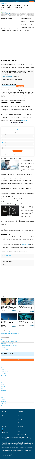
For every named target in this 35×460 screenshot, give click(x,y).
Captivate (19, 418)
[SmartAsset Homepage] (16, 1)
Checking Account (4, 371)
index (30, 24)
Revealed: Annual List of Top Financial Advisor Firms (10, 331)
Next (17, 150)
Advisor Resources (4, 365)
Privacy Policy (19, 430)
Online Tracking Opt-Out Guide (22, 434)
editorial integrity (8, 13)
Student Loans (3, 403)
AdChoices (19, 431)
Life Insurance (3, 390)
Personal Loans (4, 395)
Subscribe (17, 359)
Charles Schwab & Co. (25, 120)
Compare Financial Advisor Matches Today (8, 339)
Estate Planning (4, 380)
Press (18, 422)
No (3, 264)
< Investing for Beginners (4, 3)
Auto (2, 367)
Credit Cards (3, 373)
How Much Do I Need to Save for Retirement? (9, 345)
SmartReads (19, 416)
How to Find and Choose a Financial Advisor (9, 341)
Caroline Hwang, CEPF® (6, 255)
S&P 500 (5, 104)
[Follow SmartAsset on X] (2, 430)
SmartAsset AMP (20, 419)
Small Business (3, 401)
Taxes (2, 405)
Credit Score (3, 375)
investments (16, 238)
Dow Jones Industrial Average (27, 164)
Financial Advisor (4, 382)
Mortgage (3, 392)
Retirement (3, 399)
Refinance (3, 397)
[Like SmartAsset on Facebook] (2, 429)
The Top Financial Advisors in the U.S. (7, 343)
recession (26, 95)
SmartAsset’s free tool (25, 244)
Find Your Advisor (20, 86)
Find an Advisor (31, 1)
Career (2, 369)
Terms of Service (20, 428)
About (18, 415)
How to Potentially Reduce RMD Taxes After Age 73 (10, 333)
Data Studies (3, 377)
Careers (3, 415)
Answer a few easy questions (7, 76)
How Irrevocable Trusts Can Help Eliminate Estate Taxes (10, 334)
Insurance (3, 386)
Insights (2, 384)
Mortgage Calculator (4, 347)
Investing (2, 388)
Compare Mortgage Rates (5, 349)
